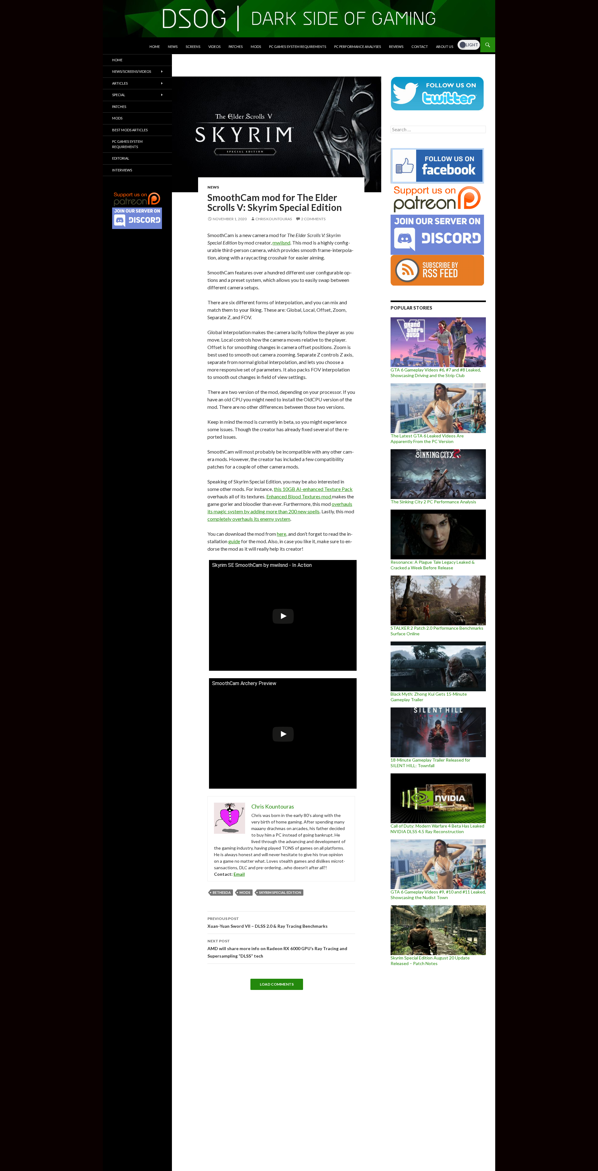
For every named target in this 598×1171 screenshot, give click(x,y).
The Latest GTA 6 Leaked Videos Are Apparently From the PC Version (427, 438)
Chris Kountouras (273, 219)
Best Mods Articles (130, 130)
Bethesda (222, 892)
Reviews (396, 46)
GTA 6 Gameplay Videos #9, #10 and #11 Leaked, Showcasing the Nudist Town (438, 894)
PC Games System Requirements (297, 46)
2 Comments (313, 219)
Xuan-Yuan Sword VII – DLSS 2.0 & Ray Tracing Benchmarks (267, 922)
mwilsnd (281, 242)
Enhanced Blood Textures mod (299, 496)
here (281, 534)
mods (245, 892)
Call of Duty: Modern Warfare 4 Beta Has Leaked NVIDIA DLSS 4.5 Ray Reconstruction (437, 828)
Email (239, 874)
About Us (444, 46)
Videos (214, 46)
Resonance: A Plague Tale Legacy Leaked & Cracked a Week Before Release (433, 564)
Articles (120, 83)
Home (155, 46)
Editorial (120, 158)
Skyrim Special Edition (280, 892)
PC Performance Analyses (357, 46)
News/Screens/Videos (131, 71)
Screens (193, 46)
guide (234, 541)
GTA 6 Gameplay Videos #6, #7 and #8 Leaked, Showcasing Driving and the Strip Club (436, 372)
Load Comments (277, 984)
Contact (419, 46)
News (173, 46)
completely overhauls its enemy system (248, 519)
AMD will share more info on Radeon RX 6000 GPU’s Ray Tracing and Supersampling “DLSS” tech (277, 949)
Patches (236, 46)
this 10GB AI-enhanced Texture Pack (313, 489)
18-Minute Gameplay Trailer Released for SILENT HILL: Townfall (430, 762)
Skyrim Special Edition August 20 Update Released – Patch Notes (430, 960)
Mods (256, 46)
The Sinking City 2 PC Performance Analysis (433, 501)
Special (118, 95)
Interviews (122, 170)
